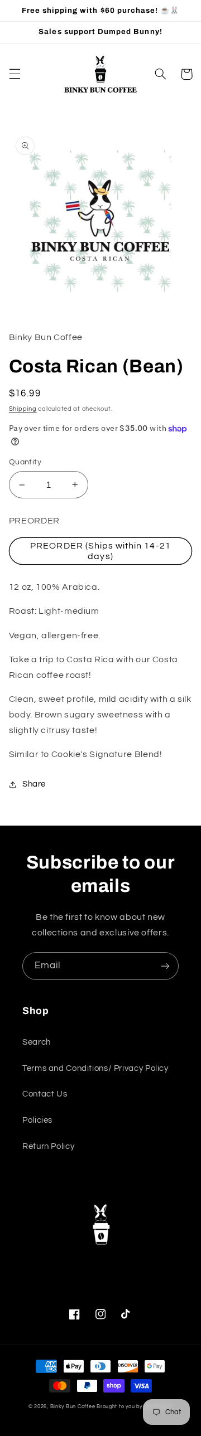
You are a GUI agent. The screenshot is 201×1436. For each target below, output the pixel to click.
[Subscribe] (165, 965)
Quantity (25, 462)
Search (36, 1042)
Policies (37, 1120)
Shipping (23, 409)
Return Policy (48, 1146)
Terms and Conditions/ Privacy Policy (95, 1068)
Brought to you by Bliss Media (135, 1406)
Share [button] (34, 784)
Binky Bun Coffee (72, 1406)
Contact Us (44, 1094)
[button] (14, 74)
